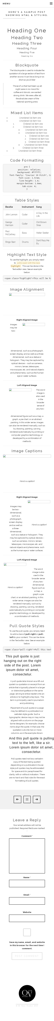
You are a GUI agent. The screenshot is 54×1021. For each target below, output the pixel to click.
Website (27, 912)
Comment (27, 836)
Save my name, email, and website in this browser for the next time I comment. (27, 945)
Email (27, 895)
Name (27, 877)
